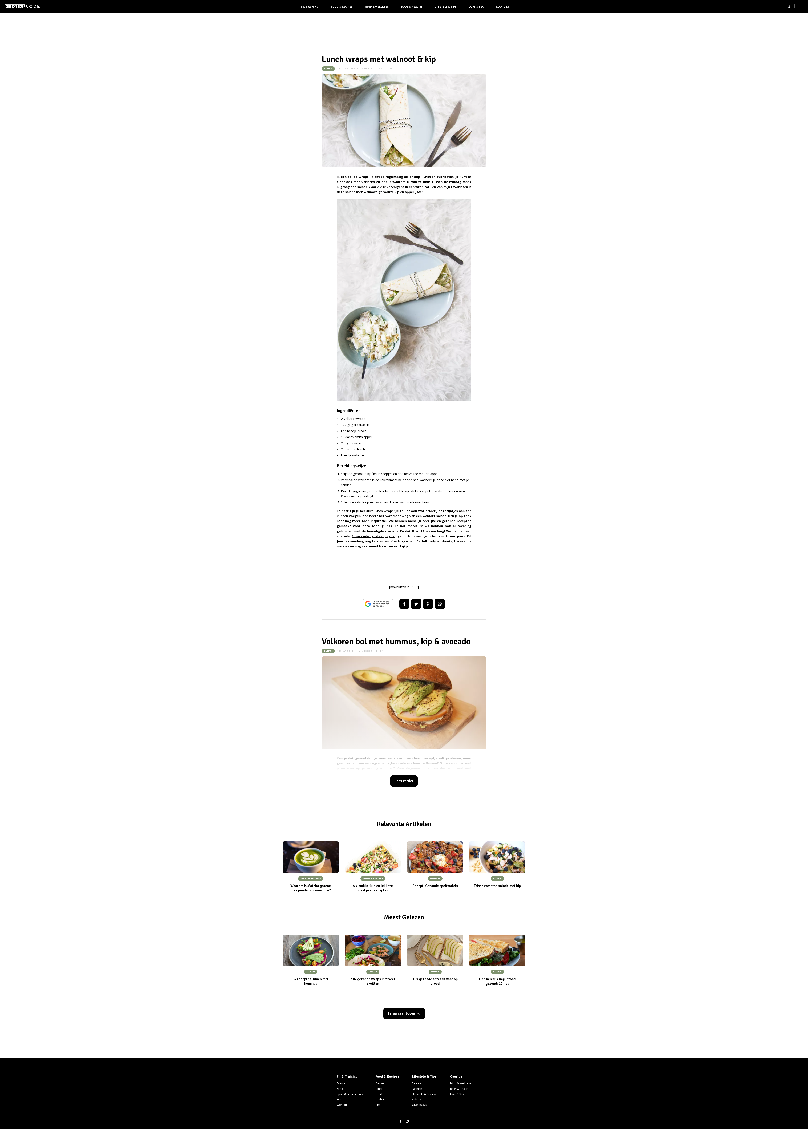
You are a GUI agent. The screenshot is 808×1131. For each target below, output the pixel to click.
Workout (342, 1105)
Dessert (381, 1083)
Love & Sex (476, 6)
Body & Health (411, 6)
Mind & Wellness (377, 6)
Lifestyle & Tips (445, 6)
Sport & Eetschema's (350, 1094)
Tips (339, 1099)
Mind (340, 1089)
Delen (404, 604)
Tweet (416, 604)
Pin (428, 604)
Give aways (419, 1105)
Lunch (328, 68)
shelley (378, 651)
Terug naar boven (401, 1013)
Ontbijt (380, 1099)
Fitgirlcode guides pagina (373, 536)
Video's (416, 1099)
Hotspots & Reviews (424, 1094)
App (440, 604)
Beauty (416, 1083)
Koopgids (503, 6)
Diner (379, 1089)
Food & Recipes (341, 6)
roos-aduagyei (383, 68)
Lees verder (404, 781)
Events (341, 1083)
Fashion (417, 1089)
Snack (379, 1105)
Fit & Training (308, 6)
